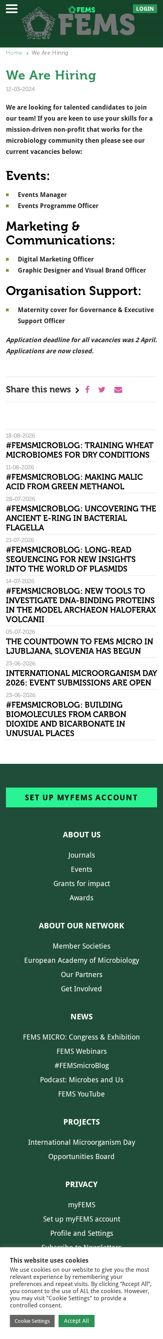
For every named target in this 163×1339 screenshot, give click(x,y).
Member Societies (81, 946)
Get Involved (81, 989)
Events (81, 869)
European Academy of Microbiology (81, 960)
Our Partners (81, 974)
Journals (81, 855)
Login (145, 9)
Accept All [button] (76, 1321)
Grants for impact (81, 883)
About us (81, 834)
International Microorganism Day (81, 1142)
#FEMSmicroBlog (82, 1065)
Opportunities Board (81, 1156)
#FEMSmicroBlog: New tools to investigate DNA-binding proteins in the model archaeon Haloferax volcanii (81, 605)
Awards (81, 898)
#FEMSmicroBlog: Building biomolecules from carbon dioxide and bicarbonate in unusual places (66, 719)
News (81, 1016)
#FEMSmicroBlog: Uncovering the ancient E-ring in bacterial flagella (81, 518)
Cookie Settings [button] (32, 1321)
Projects (81, 1122)
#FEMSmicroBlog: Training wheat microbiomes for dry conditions (80, 450)
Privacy (81, 1184)
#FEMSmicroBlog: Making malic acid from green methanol (74, 481)
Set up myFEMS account (81, 797)
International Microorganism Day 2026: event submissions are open (81, 678)
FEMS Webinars (82, 1051)
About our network (81, 925)
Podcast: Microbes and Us (81, 1080)
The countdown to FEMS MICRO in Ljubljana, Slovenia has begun (79, 646)
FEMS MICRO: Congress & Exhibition (81, 1037)
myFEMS (81, 1205)
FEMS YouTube (81, 1094)
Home (14, 52)
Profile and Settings (81, 1233)
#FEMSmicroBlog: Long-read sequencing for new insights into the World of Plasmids (71, 559)
